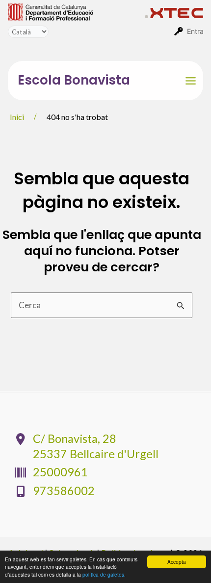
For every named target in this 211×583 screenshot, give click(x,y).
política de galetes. (104, 574)
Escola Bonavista (74, 80)
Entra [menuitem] (195, 31)
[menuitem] (76, 11)
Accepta (176, 561)
